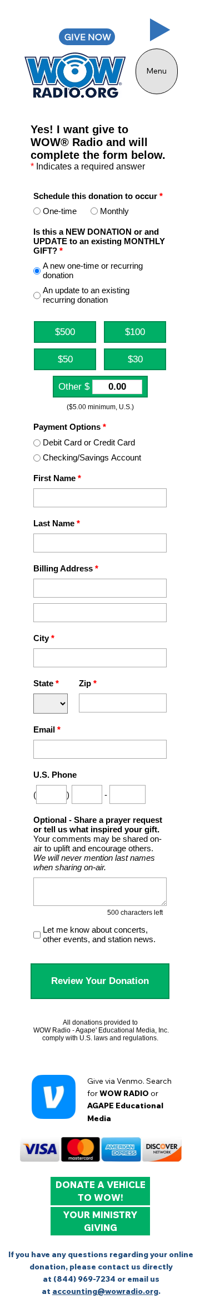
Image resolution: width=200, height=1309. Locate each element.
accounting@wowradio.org (105, 1291)
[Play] (160, 29)
